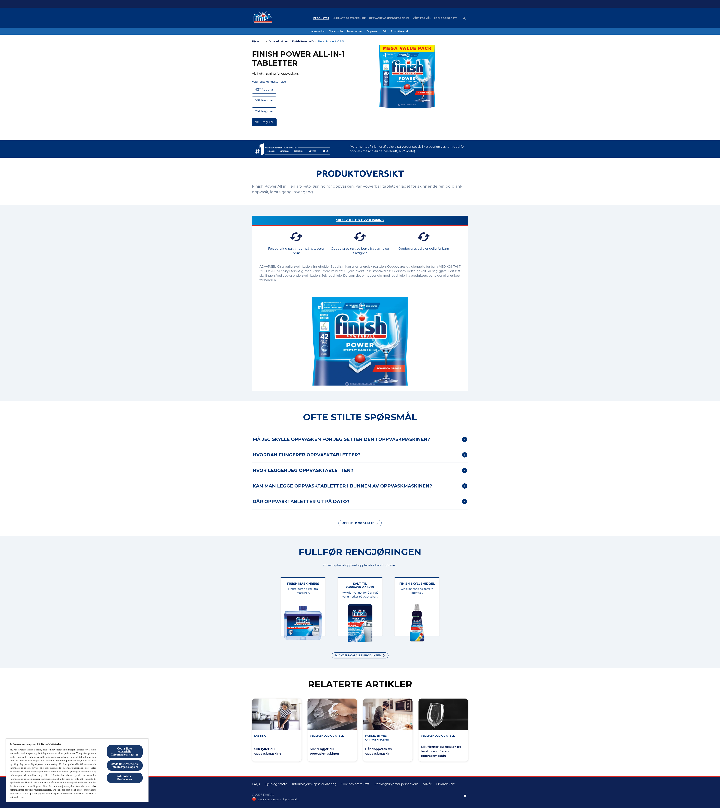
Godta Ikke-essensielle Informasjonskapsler (124, 751)
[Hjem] (262, 18)
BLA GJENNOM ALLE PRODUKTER (358, 655)
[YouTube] (465, 796)
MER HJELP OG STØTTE (358, 523)
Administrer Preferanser (125, 778)
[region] (77, 770)
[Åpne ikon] (464, 18)
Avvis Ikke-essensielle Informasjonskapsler (125, 765)
